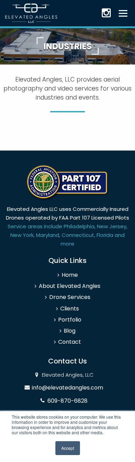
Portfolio (69, 320)
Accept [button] (67, 448)
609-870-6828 (67, 401)
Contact (69, 342)
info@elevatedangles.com (67, 388)
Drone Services (69, 297)
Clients (69, 309)
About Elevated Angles (69, 286)
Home (70, 275)
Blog (69, 331)
